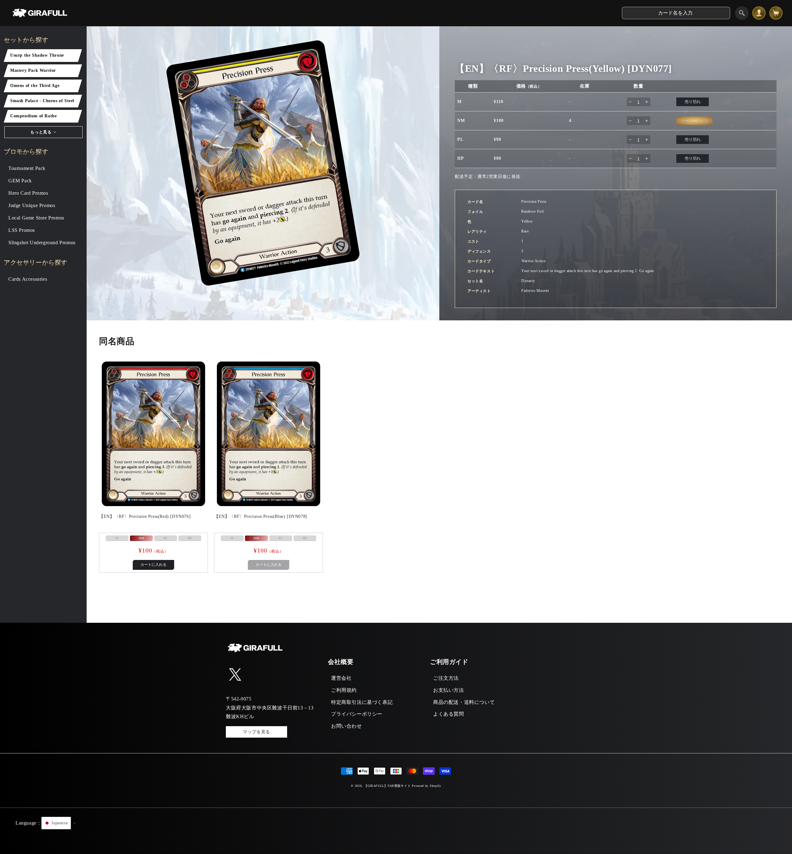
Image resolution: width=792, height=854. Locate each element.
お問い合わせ (346, 726)
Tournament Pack (26, 168)
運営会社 (341, 678)
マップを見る (256, 732)
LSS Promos (21, 230)
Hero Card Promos (28, 193)
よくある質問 (448, 714)
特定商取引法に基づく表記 (362, 702)
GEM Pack (20, 180)
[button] (396, 831)
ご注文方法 (446, 678)
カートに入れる (153, 564)
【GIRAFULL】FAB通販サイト (387, 785)
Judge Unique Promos (31, 205)
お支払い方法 (448, 690)
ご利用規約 (344, 690)
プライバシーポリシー (356, 714)
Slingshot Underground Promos (41, 242)
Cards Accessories (27, 279)
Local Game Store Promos (36, 217)
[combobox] (676, 13)
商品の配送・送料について (464, 702)
